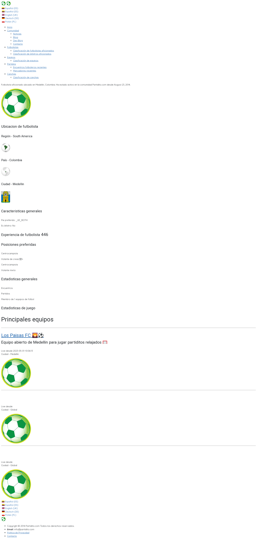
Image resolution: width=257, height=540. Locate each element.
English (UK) (11, 15)
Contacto (12, 536)
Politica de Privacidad (18, 532)
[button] (13, 30)
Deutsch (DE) (12, 18)
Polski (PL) (10, 21)
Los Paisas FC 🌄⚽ (22, 335)
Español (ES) (11, 8)
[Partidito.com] (6, 4)
